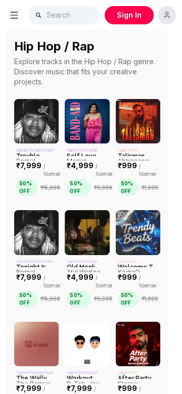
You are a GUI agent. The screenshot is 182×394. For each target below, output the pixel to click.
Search (58, 15)
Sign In (129, 15)
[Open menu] (14, 15)
